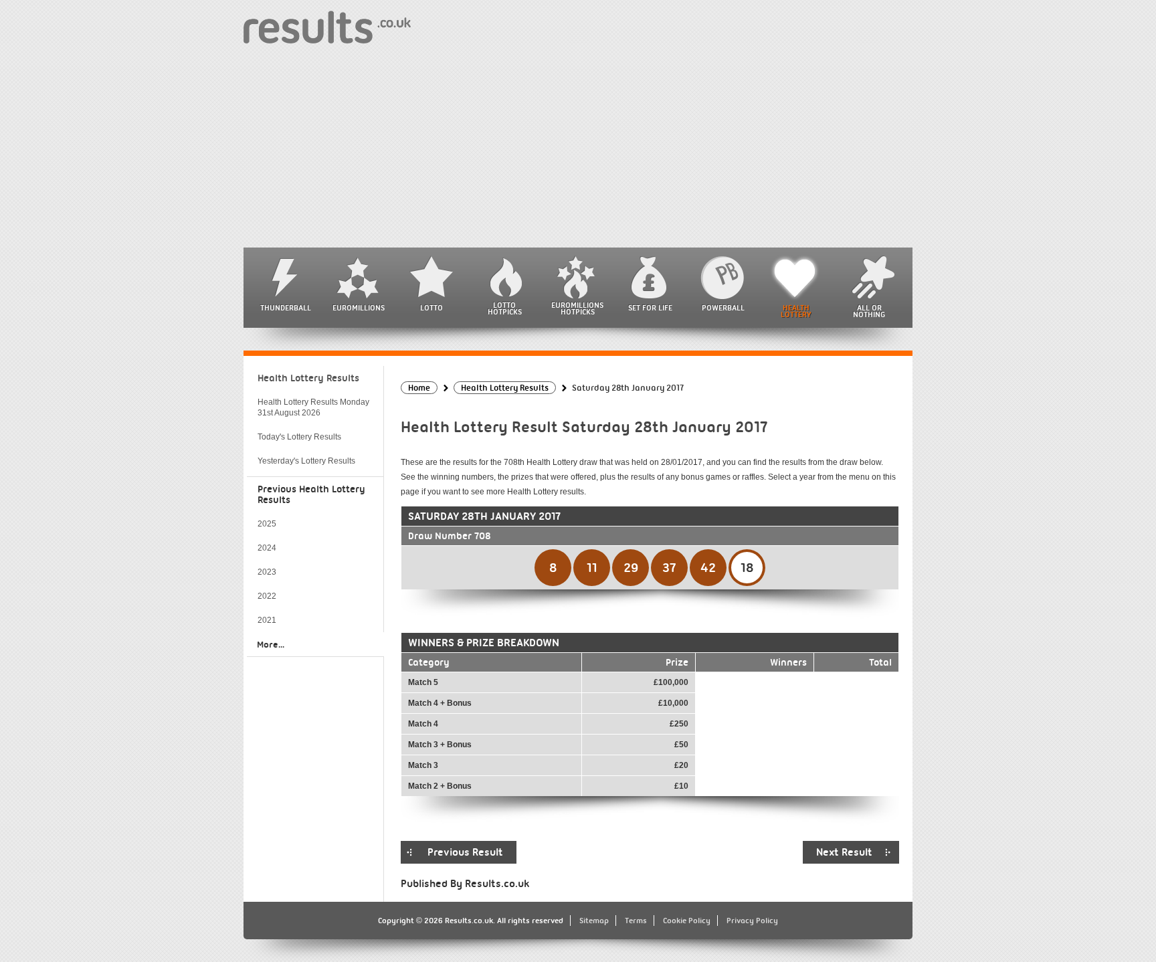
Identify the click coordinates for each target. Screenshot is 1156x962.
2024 (267, 548)
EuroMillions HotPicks (577, 308)
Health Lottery (796, 311)
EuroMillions (358, 307)
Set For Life (650, 307)
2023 (267, 572)
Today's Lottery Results (299, 437)
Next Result (844, 852)
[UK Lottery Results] (327, 26)
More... (270, 644)
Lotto (431, 307)
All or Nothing (869, 311)
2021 (267, 620)
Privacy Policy (752, 920)
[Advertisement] (578, 147)
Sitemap (594, 920)
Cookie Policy (686, 920)
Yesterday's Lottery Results (306, 461)
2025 (267, 523)
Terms (636, 920)
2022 (267, 596)
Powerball (723, 307)
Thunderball (285, 307)
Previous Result (465, 852)
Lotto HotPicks (505, 308)
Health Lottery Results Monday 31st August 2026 (313, 407)
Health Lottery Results (308, 378)
